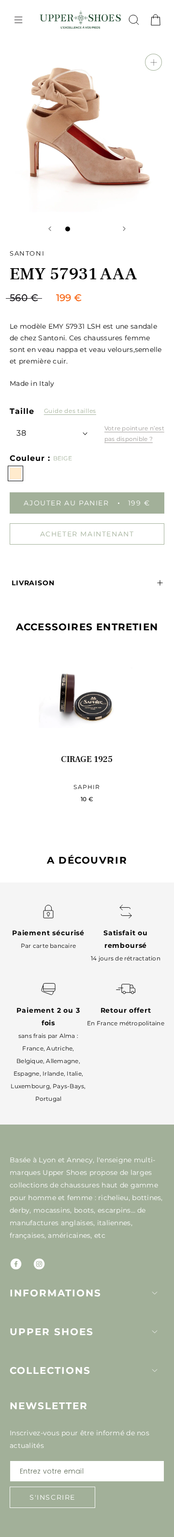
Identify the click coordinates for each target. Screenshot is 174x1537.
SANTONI (27, 253)
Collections (50, 1370)
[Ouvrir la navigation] (18, 20)
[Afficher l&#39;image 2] (77, 229)
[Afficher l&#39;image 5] (106, 229)
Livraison (33, 582)
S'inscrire (52, 1497)
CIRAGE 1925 (87, 759)
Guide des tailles (70, 410)
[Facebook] (16, 1264)
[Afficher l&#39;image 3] (87, 229)
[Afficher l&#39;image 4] (96, 229)
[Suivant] (124, 229)
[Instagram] (39, 1264)
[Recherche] (134, 20)
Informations (56, 1293)
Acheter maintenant (87, 534)
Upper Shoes (52, 1332)
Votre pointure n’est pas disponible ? (134, 433)
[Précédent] (49, 229)
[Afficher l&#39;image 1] (67, 229)
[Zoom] (153, 62)
